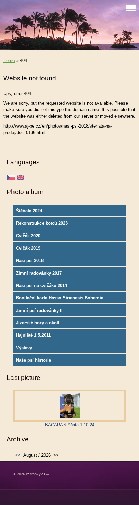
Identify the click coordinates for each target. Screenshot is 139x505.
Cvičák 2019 (28, 248)
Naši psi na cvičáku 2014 (41, 285)
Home (9, 60)
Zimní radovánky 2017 (39, 273)
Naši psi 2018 (30, 260)
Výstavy (24, 347)
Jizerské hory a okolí (37, 322)
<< (18, 455)
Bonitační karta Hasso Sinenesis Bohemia (59, 297)
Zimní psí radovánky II (39, 310)
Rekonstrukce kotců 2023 (42, 223)
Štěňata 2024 (29, 210)
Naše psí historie (33, 360)
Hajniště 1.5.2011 (33, 335)
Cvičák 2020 (28, 235)
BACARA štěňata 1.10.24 (69, 424)
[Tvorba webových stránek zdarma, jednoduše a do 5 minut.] (48, 474)
